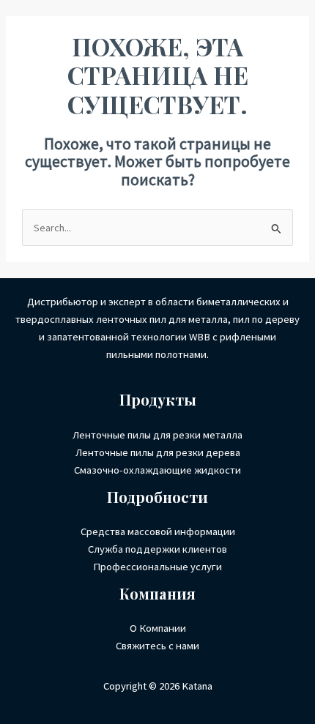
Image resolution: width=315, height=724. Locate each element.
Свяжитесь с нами (157, 645)
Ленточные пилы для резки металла (157, 434)
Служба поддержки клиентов (157, 549)
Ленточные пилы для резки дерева (157, 452)
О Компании (158, 628)
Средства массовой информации (158, 531)
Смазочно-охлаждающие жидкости (157, 470)
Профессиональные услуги (157, 566)
